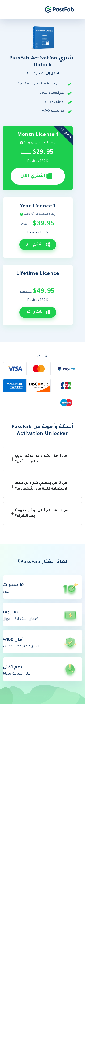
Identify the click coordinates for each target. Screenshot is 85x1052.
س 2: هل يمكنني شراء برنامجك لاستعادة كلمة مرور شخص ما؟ (41, 486)
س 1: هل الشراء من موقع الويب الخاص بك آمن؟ (41, 459)
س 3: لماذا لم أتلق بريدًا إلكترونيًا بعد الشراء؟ (41, 513)
